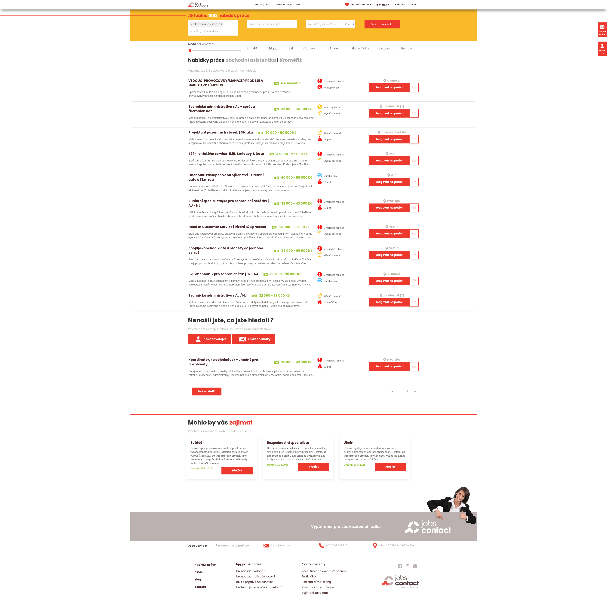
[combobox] (213, 27)
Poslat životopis (215, 339)
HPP (254, 48)
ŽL (292, 48)
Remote (406, 48)
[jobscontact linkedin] (415, 566)
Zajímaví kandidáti (315, 593)
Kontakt (400, 4)
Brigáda (274, 48)
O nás (413, 4)
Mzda (192, 44)
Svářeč (196, 442)
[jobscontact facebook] (400, 566)
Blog (298, 4)
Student (335, 48)
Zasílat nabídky (602, 33)
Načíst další (206, 391)
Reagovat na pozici (389, 87)
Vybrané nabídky (360, 4)
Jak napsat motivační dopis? (255, 576)
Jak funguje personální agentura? (259, 587)
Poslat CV (602, 52)
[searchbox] (211, 32)
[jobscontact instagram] (407, 566)
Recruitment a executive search (324, 571)
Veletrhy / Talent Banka (318, 587)
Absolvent (311, 48)
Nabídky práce (263, 4)
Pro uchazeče (284, 4)
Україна (385, 48)
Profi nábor (309, 576)
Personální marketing (316, 582)
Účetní (349, 442)
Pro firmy (381, 4)
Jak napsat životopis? (250, 571)
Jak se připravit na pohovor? (255, 582)
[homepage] (400, 588)
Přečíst (237, 470)
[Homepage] (198, 5)
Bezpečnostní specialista (288, 442)
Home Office (360, 48)
